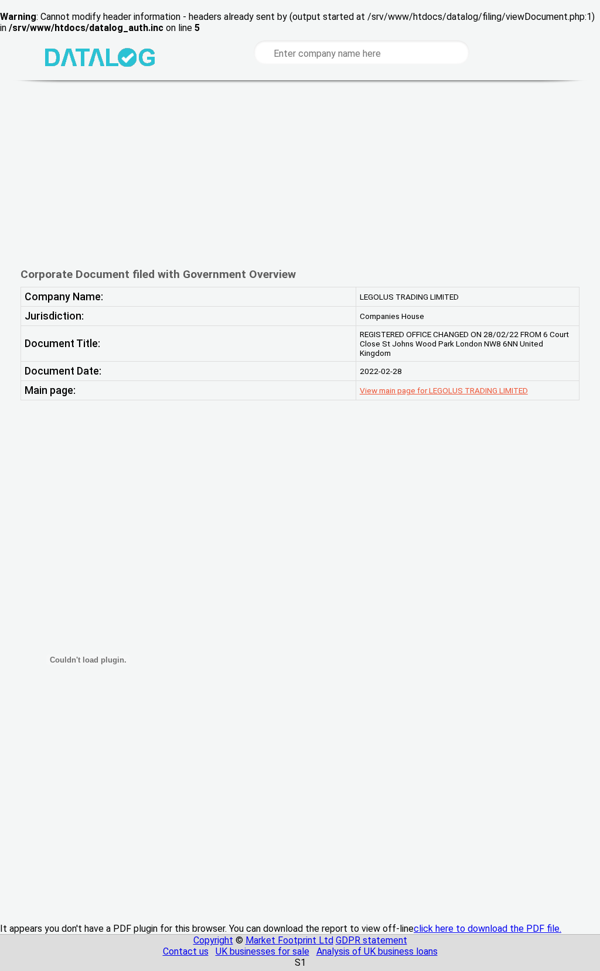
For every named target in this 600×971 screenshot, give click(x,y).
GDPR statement (371, 940)
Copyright (213, 940)
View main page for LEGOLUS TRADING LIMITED (444, 390)
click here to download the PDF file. (487, 928)
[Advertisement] (300, 174)
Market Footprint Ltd (289, 940)
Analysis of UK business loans (377, 951)
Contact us (186, 951)
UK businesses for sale (262, 951)
